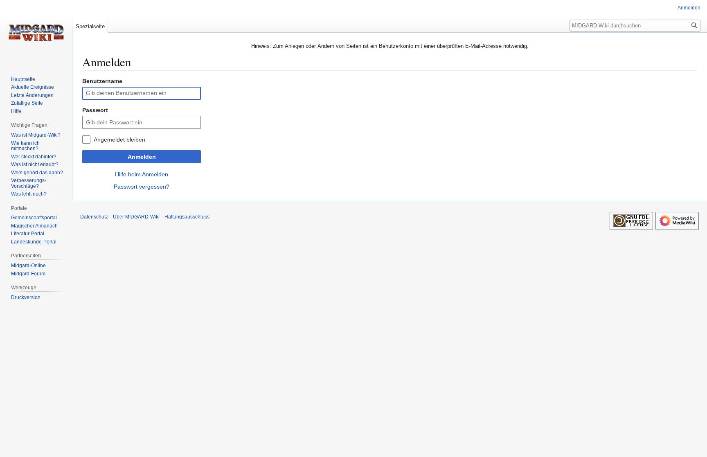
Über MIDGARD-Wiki (136, 217)
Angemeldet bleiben (119, 139)
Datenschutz (94, 217)
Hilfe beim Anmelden (141, 174)
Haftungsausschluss (186, 217)
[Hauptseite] (36, 32)
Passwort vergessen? (141, 186)
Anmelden (142, 156)
